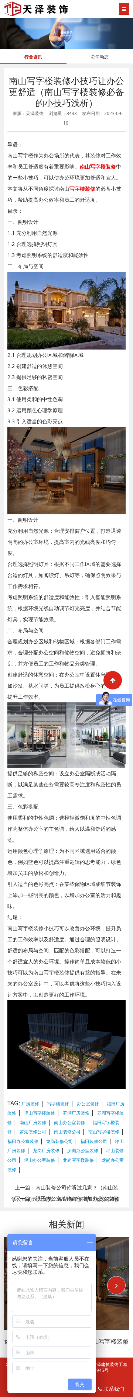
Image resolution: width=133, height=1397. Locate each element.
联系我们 (113, 1388)
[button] (116, 1285)
